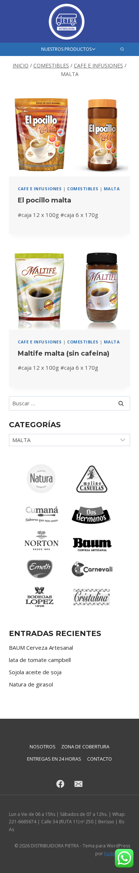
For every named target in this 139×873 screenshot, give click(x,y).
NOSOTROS (43, 746)
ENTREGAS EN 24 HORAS (54, 758)
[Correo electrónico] (79, 784)
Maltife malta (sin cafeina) (63, 353)
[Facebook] (61, 784)
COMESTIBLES (82, 188)
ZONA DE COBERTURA (85, 746)
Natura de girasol (31, 684)
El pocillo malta (44, 200)
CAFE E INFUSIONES (40, 188)
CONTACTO (99, 758)
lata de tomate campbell (40, 659)
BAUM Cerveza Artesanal (41, 647)
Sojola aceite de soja (35, 672)
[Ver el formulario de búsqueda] (122, 49)
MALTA (112, 188)
